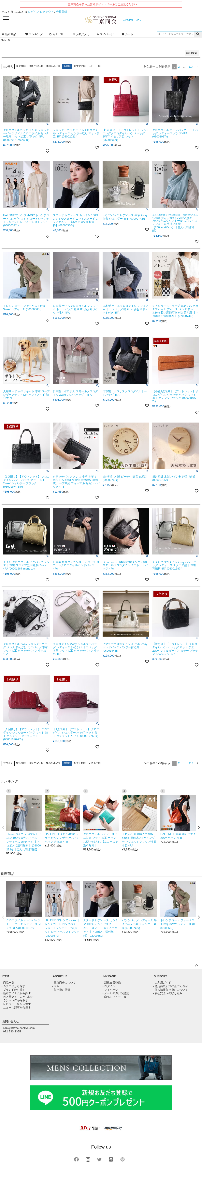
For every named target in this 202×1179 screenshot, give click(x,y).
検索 (198, 34)
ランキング (36, 34)
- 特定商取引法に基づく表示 (170, 986)
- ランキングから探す (15, 1000)
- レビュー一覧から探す (16, 1004)
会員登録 (61, 11)
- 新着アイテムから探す (16, 993)
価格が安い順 (36, 66)
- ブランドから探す (13, 989)
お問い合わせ (10, 1021)
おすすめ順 (80, 66)
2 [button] (179, 66)
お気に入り (83, 34)
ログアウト (47, 11)
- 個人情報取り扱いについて (170, 989)
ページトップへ (196, 966)
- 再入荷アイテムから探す (18, 996)
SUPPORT (160, 976)
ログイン (33, 11)
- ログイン (109, 986)
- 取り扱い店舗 (61, 989)
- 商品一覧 (8, 982)
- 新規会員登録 (112, 982)
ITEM (5, 976)
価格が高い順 (53, 66)
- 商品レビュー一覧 (114, 996)
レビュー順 (95, 66)
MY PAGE (109, 976)
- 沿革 (55, 986)
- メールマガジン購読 (116, 993)
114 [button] (191, 66)
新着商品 (10, 34)
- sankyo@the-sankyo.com (18, 1027)
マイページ (107, 34)
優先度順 (21, 66)
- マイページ (110, 989)
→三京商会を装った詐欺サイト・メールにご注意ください (101, 4)
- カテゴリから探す (13, 986)
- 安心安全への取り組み (167, 993)
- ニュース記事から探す (16, 1007)
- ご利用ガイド (162, 982)
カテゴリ (58, 34)
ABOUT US (60, 976)
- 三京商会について (64, 982)
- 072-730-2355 (11, 1031)
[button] (197, 67)
